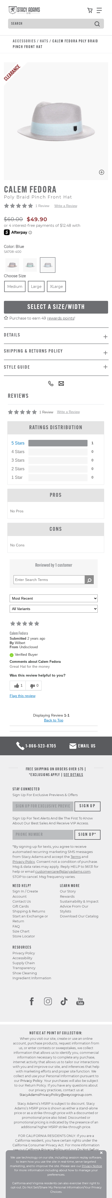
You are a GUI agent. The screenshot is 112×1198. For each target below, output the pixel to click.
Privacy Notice (92, 1166)
